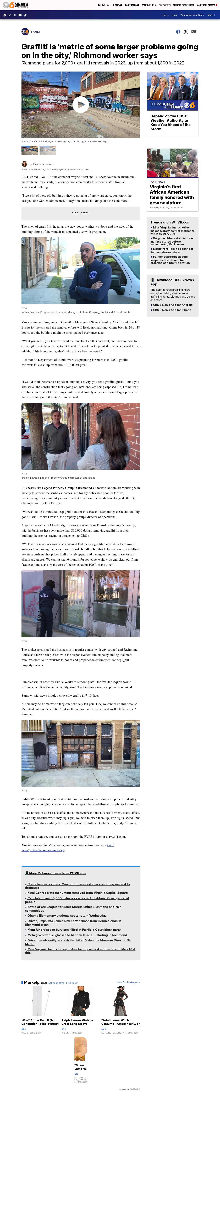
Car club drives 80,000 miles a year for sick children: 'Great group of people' (77, 900)
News (166, 15)
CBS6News (5, 15)
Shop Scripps (183, 5)
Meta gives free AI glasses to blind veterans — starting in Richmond (77, 935)
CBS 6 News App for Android (172, 305)
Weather (149, 5)
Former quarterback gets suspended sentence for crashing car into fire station (170, 260)
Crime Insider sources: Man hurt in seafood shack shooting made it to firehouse (77, 886)
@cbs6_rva (26, 15)
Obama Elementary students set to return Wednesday (67, 916)
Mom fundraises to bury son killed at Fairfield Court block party (74, 930)
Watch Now (206, 5)
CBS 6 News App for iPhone (171, 310)
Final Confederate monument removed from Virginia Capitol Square (77, 893)
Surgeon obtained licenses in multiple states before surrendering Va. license (171, 241)
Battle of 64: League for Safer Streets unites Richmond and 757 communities (73, 909)
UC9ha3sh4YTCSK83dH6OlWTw (21, 15)
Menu (102, 5)
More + (211, 15)
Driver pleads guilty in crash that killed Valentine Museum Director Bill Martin (78, 942)
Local (118, 5)
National (132, 5)
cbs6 (11, 15)
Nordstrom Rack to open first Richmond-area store (171, 250)
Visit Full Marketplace (129, 982)
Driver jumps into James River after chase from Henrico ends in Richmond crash (73, 923)
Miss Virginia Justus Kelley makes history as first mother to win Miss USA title (80, 951)
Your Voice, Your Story (192, 15)
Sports (165, 5)
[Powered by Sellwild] (135, 1089)
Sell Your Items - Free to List (63, 983)
